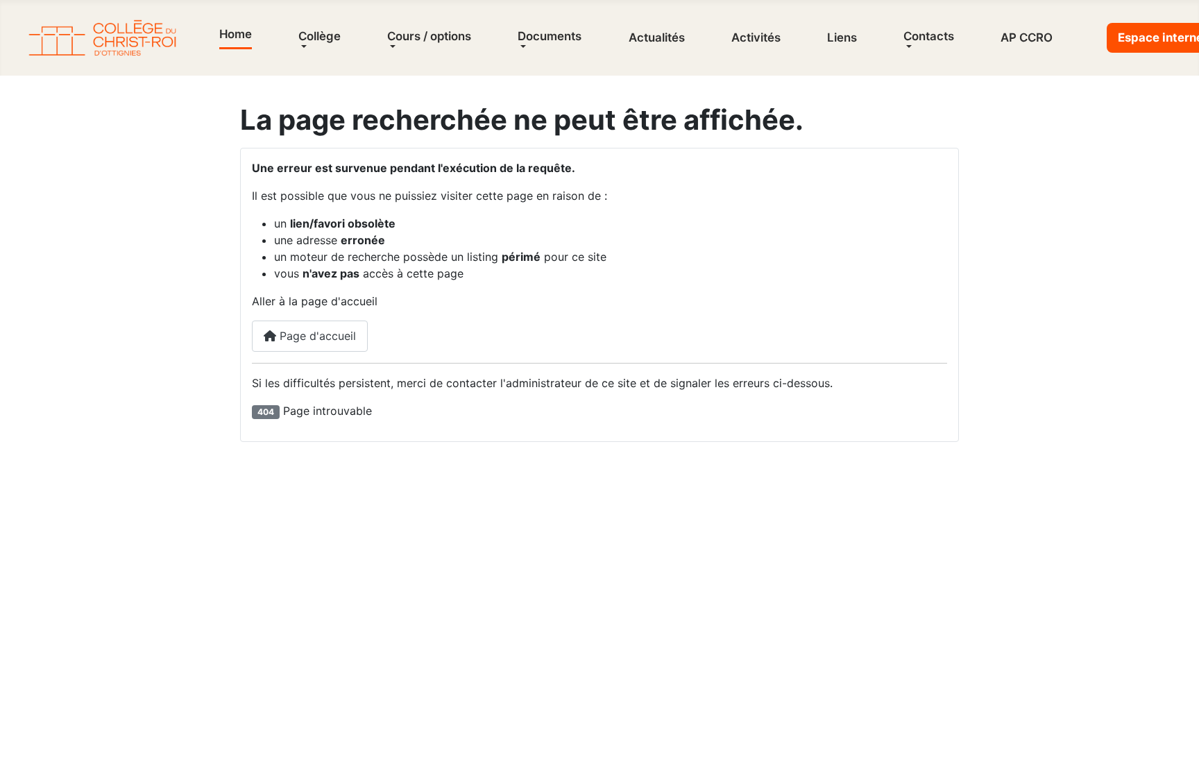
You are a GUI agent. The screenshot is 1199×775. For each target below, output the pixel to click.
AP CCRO (1027, 37)
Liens (842, 37)
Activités (756, 37)
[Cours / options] (391, 46)
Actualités (657, 37)
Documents (549, 36)
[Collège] (302, 46)
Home (235, 34)
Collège (319, 36)
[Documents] (522, 46)
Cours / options (429, 36)
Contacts (928, 36)
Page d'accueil (316, 336)
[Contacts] (907, 46)
